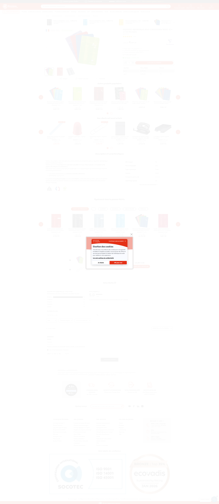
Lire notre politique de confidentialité (103, 258)
